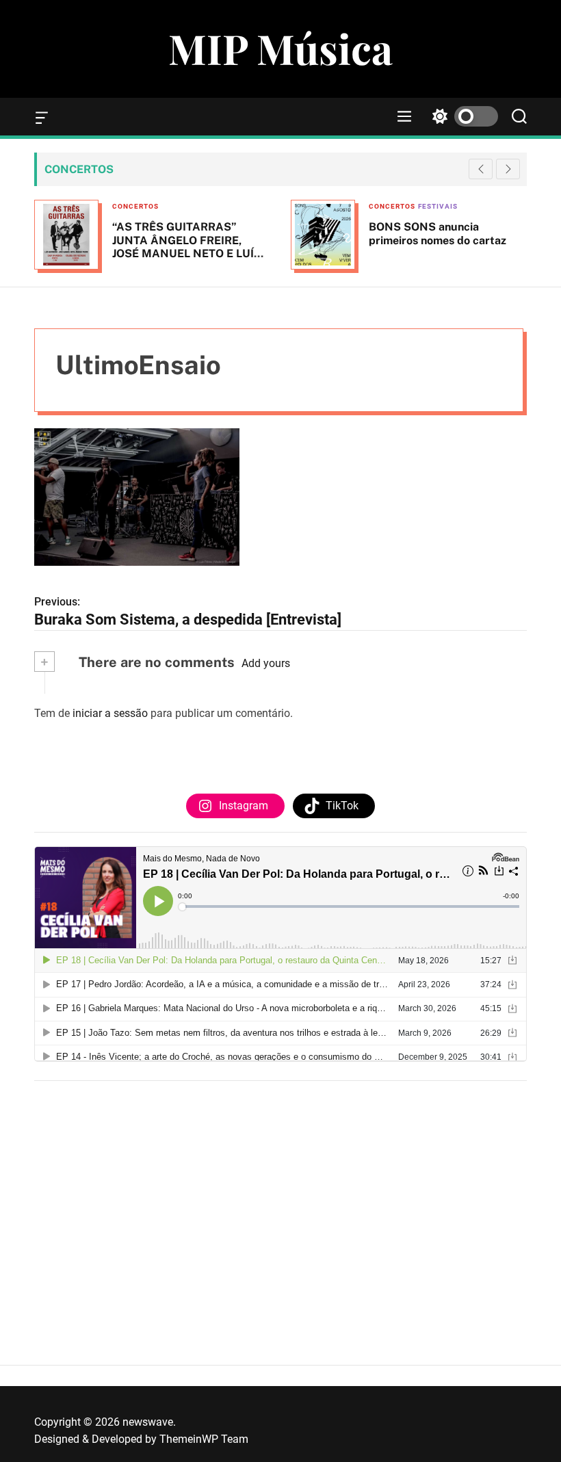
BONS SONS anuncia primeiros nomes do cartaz (437, 233)
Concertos (135, 206)
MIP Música (280, 47)
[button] (508, 169)
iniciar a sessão (110, 713)
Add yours (266, 663)
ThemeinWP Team (203, 1439)
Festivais (438, 206)
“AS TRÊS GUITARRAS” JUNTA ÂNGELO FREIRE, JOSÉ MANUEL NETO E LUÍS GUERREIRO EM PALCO (186, 246)
